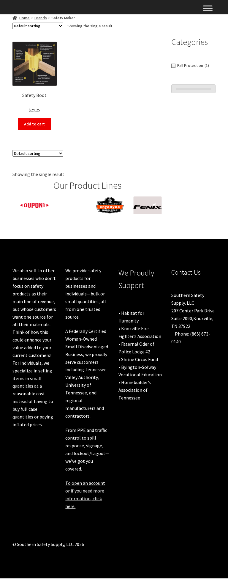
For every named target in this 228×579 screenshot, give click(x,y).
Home (24, 18)
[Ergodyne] (107, 205)
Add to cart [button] (34, 124)
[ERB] (69, 201)
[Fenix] (144, 205)
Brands (40, 18)
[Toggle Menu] (208, 8)
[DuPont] (31, 205)
